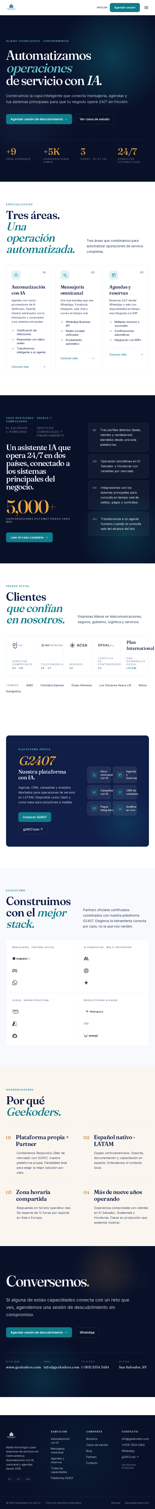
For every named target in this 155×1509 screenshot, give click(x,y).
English (102, 7)
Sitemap (115, 1502)
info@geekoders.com (135, 1438)
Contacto (92, 1463)
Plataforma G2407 (62, 1478)
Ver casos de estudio (95, 119)
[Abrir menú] (146, 7)
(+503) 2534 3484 (133, 1444)
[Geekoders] (11, 7)
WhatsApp (87, 1332)
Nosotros (92, 1438)
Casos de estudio (97, 1444)
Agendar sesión (124, 7)
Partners (91, 1456)
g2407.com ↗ (33, 829)
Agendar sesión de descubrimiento (37, 119)
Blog (89, 1450)
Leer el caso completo (27, 537)
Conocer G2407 (35, 817)
